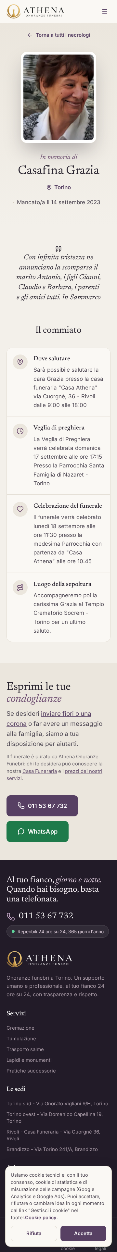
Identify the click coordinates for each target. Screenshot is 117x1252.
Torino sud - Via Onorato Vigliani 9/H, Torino (57, 1103)
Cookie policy (41, 1217)
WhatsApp (43, 831)
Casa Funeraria (39, 771)
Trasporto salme (25, 1049)
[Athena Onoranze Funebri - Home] (35, 11)
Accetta (83, 1233)
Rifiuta (34, 1233)
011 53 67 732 (47, 805)
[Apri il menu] (104, 11)
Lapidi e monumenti (29, 1060)
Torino (62, 187)
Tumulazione (21, 1038)
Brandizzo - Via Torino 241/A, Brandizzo (52, 1149)
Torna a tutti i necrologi (63, 35)
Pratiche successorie (31, 1071)
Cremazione (20, 1028)
